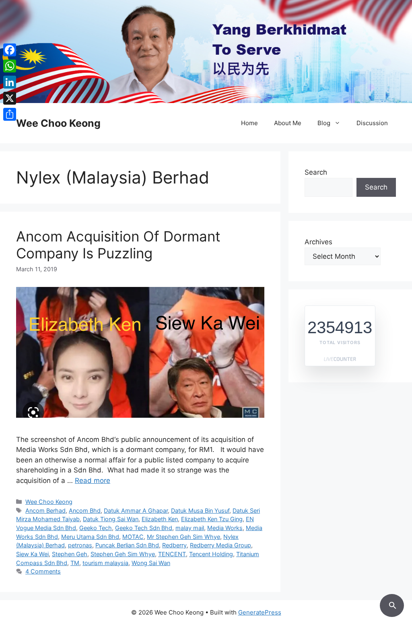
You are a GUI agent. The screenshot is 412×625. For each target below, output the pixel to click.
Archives (318, 242)
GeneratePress (259, 612)
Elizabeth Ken (160, 519)
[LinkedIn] (10, 82)
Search (316, 172)
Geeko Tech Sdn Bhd (143, 527)
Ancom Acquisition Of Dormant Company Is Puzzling (118, 245)
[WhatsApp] (10, 66)
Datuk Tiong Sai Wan (110, 519)
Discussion (372, 123)
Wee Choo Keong (58, 123)
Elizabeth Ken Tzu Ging (212, 519)
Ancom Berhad (45, 510)
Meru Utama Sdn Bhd (90, 536)
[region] (206, 51)
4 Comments (43, 571)
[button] (392, 604)
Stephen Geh (69, 554)
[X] (10, 98)
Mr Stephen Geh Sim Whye (183, 536)
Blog (323, 123)
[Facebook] (10, 50)
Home (249, 123)
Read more (92, 480)
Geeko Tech (95, 527)
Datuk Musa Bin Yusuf (200, 510)
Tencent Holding (211, 554)
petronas (80, 545)
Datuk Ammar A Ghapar (136, 510)
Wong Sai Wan (151, 562)
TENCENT (172, 554)
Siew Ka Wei (32, 554)
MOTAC (133, 536)
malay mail (189, 527)
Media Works (225, 527)
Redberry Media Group (220, 545)
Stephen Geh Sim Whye (123, 554)
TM (74, 562)
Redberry (174, 545)
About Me (287, 123)
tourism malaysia (105, 562)
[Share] (10, 114)
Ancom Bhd (85, 510)
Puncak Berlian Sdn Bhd (127, 545)
